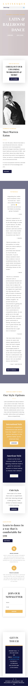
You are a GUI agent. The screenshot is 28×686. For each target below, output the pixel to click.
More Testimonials (11, 370)
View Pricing (7, 541)
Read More (6, 171)
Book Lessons (20, 35)
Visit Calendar (14, 79)
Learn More (10, 35)
